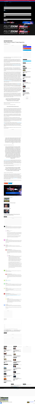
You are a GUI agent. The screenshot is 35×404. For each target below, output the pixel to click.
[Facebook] (23, 385)
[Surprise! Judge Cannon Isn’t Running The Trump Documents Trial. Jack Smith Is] (17, 348)
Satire (16, 34)
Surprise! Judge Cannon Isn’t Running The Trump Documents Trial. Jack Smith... (17, 351)
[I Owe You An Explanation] (17, 372)
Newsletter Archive (29, 387)
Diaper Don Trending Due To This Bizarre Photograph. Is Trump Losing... (17, 356)
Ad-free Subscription (6, 1)
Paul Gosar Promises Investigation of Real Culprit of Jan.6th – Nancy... (17, 379)
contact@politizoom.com (15, 386)
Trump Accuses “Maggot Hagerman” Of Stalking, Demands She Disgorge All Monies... (26, 93)
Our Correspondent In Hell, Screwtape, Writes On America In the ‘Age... (8, 381)
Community (13, 34)
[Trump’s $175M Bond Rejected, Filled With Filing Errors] (17, 360)
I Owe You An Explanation (16, 373)
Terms (4, 17)
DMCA (20, 387)
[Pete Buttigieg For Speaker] (13, 206)
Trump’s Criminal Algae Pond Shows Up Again (26, 72)
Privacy (19, 387)
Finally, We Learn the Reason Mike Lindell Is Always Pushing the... (8, 356)
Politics (21, 34)
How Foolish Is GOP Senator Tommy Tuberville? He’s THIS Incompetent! (17, 369)
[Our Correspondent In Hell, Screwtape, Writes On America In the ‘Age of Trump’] (8, 379)
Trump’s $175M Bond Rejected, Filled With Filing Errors (17, 361)
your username (5, 15)
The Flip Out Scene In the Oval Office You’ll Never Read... (8, 375)
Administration (5, 382)
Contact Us (9, 34)
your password (5, 9)
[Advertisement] (13, 49)
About (7, 34)
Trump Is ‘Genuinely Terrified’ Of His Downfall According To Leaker (27, 77)
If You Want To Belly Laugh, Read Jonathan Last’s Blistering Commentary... (8, 361)
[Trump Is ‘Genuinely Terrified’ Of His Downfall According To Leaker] (27, 75)
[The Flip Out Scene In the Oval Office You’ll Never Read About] (8, 374)
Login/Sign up (30, 1)
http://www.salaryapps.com (8, 280)
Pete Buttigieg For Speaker (7, 208)
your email (5, 14)
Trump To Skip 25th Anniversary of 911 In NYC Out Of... (27, 83)
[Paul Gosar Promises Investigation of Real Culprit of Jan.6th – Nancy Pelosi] (17, 376)
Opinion (18, 34)
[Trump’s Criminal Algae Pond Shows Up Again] (13, 200)
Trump (23, 78)
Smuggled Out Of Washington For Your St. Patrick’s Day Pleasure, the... (8, 370)
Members (25, 387)
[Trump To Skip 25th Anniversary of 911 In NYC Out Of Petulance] (27, 81)
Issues (23, 34)
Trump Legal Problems (15, 357)
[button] (6, 183)
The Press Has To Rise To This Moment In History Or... (7, 350)
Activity (27, 387)
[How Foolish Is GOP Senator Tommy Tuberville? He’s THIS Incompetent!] (17, 366)
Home (4, 34)
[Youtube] (24, 385)
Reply (8, 268)
